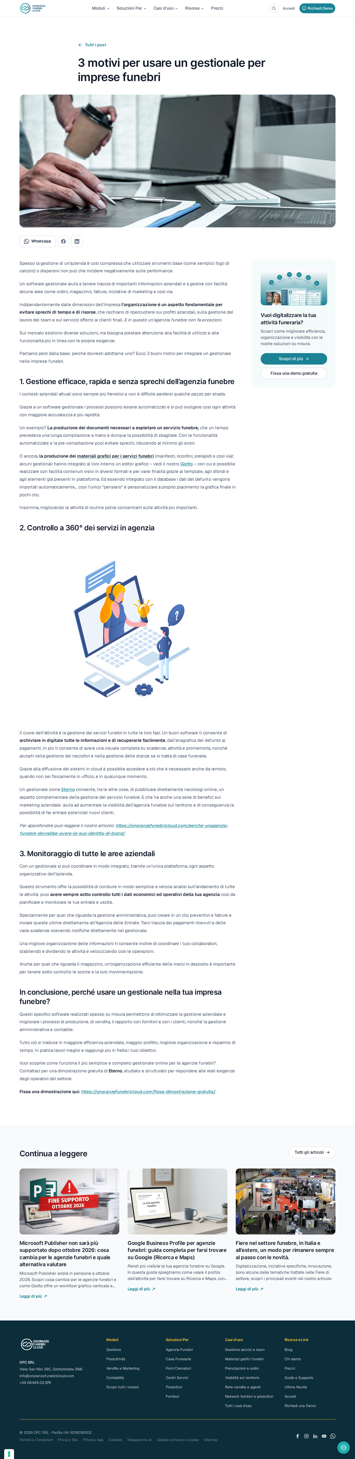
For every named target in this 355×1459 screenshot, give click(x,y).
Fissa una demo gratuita (294, 373)
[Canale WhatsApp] (333, 1436)
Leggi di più (33, 1296)
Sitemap (211, 1439)
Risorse (192, 8)
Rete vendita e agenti (242, 1387)
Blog (288, 1349)
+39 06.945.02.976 (35, 1382)
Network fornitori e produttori (249, 1396)
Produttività (115, 1359)
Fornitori (172, 1396)
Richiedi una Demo (300, 1405)
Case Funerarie (178, 1359)
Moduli (98, 8)
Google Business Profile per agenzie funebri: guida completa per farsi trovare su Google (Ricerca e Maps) (177, 1250)
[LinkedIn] (315, 1436)
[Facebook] (297, 1436)
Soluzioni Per (129, 8)
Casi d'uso (164, 8)
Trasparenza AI (139, 1439)
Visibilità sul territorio (242, 1377)
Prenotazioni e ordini (242, 1368)
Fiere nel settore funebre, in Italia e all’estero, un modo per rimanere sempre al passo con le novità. (285, 1250)
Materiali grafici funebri (244, 1359)
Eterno (68, 789)
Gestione (113, 1349)
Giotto (186, 464)
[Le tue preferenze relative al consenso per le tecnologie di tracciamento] (9, 1454)
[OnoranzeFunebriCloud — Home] (32, 8)
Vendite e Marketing (122, 1368)
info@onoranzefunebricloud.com (46, 1376)
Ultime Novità (296, 1387)
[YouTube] (324, 1436)
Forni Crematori (178, 1368)
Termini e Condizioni (36, 1439)
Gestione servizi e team (245, 1349)
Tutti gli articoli (309, 1152)
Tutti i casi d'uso (238, 1405)
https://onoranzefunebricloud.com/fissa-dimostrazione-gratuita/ (148, 1091)
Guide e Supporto (299, 1377)
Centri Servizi (177, 1377)
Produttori (174, 1387)
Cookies (115, 1439)
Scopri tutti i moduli (122, 1387)
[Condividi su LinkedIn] (77, 241)
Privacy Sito (68, 1439)
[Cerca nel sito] (274, 8)
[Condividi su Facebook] (63, 241)
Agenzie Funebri (179, 1349)
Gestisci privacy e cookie (178, 1439)
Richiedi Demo (320, 8)
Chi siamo (293, 1359)
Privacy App (93, 1439)
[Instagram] (306, 1436)
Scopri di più (291, 358)
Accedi (289, 8)
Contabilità (115, 1377)
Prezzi (217, 8)
